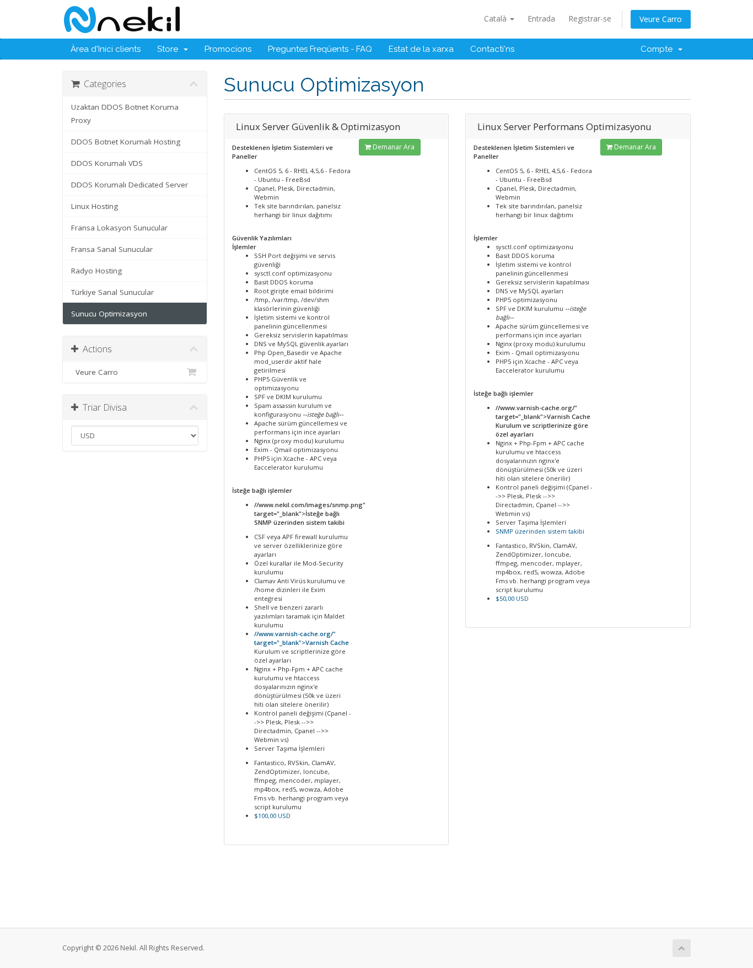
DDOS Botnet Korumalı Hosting (125, 142)
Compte (659, 49)
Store (169, 49)
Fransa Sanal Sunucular (112, 249)
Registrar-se (589, 18)
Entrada (541, 18)
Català (496, 18)
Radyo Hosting (96, 271)
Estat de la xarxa (421, 49)
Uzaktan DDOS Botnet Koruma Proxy (125, 113)
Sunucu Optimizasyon (109, 314)
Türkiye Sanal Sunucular (112, 292)
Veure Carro (660, 19)
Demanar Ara (393, 147)
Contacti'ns (492, 49)
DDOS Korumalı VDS (107, 163)
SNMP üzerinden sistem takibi (540, 531)
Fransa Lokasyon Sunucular (119, 228)
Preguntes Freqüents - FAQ (320, 49)
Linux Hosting (94, 206)
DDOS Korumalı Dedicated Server (129, 185)
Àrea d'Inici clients (106, 49)
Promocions (228, 49)
